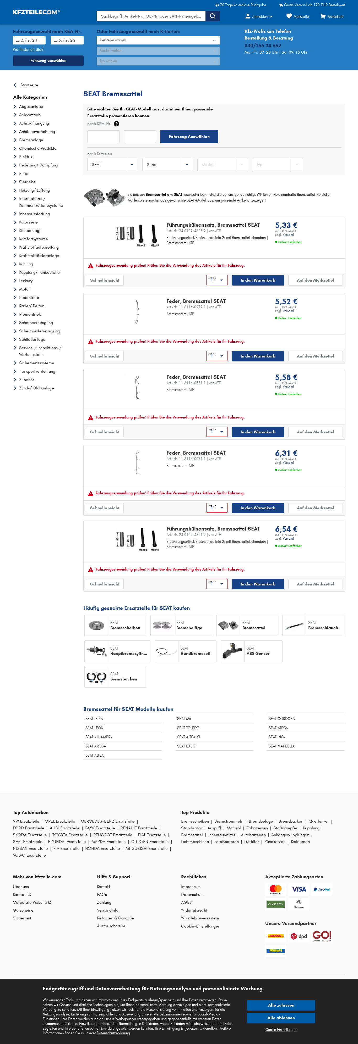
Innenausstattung (34, 213)
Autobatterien (253, 835)
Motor (24, 289)
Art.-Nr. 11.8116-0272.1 (193, 307)
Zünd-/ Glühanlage (36, 388)
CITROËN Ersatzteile (150, 841)
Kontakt (103, 886)
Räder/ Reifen (31, 305)
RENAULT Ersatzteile (139, 828)
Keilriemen (300, 841)
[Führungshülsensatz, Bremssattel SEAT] (137, 235)
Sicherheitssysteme (36, 362)
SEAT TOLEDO (188, 728)
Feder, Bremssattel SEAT (196, 301)
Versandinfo (107, 910)
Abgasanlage (31, 106)
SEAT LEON (94, 728)
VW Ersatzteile (26, 821)
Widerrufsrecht (194, 910)
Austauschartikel (112, 926)
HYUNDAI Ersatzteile (67, 841)
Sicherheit (22, 918)
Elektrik (25, 156)
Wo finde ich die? (28, 49)
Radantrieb (29, 297)
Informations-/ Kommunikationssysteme (41, 202)
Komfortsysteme (33, 238)
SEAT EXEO (186, 746)
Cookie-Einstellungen (200, 926)
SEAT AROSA (95, 746)
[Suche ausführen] (212, 16)
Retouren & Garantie (115, 918)
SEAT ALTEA (94, 755)
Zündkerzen (274, 841)
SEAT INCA (277, 737)
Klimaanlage (30, 230)
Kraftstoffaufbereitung (39, 247)
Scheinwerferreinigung (39, 330)
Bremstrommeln (228, 821)
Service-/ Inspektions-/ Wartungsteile (40, 351)
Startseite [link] (29, 85)
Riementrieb (30, 314)
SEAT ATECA (278, 728)
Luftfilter (251, 841)
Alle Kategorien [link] (30, 97)
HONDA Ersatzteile (102, 848)
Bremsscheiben (195, 821)
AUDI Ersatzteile (65, 828)
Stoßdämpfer (285, 828)
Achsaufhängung (34, 123)
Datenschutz (192, 894)
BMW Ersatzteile (100, 828)
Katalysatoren (226, 841)
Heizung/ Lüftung (34, 190)
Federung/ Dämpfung (38, 165)
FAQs (102, 894)
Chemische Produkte (38, 148)
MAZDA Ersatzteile (108, 841)
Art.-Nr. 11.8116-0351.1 (193, 383)
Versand (288, 235)
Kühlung (26, 263)
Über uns (21, 886)
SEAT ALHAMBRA (99, 737)
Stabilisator (191, 828)
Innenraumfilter (221, 835)
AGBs (186, 902)
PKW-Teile (91, 83)
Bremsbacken (291, 821)
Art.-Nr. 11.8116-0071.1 (193, 459)
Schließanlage (32, 339)
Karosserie (28, 222)
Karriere (20, 894)
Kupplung (311, 828)
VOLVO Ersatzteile (29, 855)
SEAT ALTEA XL (188, 737)
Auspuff (214, 828)
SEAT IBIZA (94, 719)
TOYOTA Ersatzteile (70, 835)
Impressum (191, 886)
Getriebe (27, 181)
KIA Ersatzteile (66, 848)
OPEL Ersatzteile (60, 821)
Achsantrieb (30, 114)
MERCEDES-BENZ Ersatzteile (108, 821)
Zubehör (26, 379)
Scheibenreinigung (36, 322)
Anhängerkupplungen (290, 835)
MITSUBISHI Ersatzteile (147, 848)
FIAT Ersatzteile (152, 835)
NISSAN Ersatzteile (30, 848)
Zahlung (104, 902)
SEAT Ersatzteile (136, 83)
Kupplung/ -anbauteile (39, 272)
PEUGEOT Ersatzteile (112, 835)
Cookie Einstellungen (281, 1030)
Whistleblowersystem (200, 918)
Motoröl (234, 828)
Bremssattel (192, 835)
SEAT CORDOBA (282, 719)
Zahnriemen (257, 828)
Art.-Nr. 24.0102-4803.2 (193, 231)
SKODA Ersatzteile (30, 835)
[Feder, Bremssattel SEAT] (137, 312)
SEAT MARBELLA (282, 746)
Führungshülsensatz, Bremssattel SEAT (213, 225)
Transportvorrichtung (37, 371)
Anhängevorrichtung (37, 131)
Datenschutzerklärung (113, 1033)
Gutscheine (23, 910)
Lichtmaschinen (195, 841)
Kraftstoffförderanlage (39, 255)
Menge (212, 277)
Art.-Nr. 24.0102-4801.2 (193, 535)
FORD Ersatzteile (28, 828)
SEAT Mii (184, 719)
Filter (24, 173)
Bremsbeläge (261, 821)
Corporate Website (30, 902)
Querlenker (319, 821)
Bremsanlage (31, 139)
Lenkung (26, 280)
